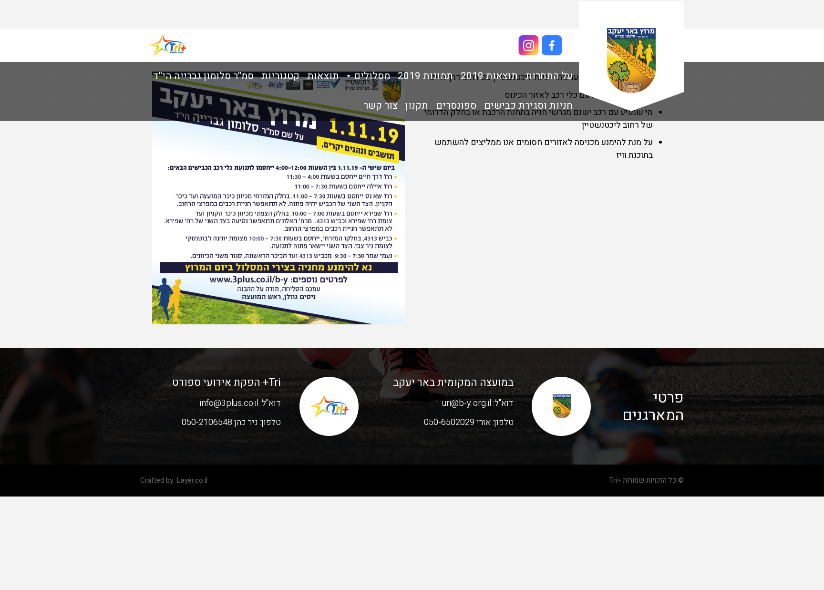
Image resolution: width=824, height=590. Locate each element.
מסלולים (370, 76)
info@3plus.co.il (229, 403)
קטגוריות (280, 76)
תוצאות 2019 (489, 76)
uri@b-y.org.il (466, 403)
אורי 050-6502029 (457, 422)
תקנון (416, 105)
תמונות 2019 (425, 76)
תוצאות (323, 76)
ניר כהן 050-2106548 (220, 422)
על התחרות (549, 76)
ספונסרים (456, 105)
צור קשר (380, 105)
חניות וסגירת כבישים (528, 105)
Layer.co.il (191, 480)
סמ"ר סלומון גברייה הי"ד (203, 76)
